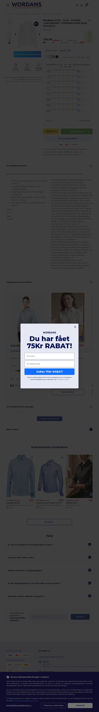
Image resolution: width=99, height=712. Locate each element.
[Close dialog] (75, 327)
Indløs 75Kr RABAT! (49, 371)
